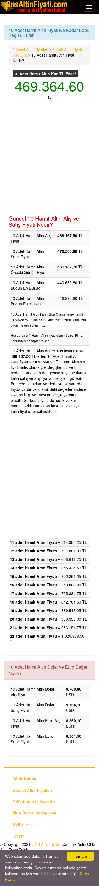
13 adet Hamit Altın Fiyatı (33, 559)
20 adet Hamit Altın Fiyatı (33, 619)
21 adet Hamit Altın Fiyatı (33, 627)
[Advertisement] (49, 160)
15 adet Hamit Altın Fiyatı (33, 576)
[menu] (89, 7)
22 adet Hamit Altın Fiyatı (33, 636)
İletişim (18, 836)
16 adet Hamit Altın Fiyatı (33, 585)
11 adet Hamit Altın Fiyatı (33, 542)
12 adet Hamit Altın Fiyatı (33, 550)
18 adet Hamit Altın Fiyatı (33, 602)
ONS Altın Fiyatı (45, 844)
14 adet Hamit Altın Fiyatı (33, 567)
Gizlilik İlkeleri (24, 824)
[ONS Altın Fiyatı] (34, 6)
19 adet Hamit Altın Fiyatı (33, 610)
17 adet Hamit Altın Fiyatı (33, 593)
